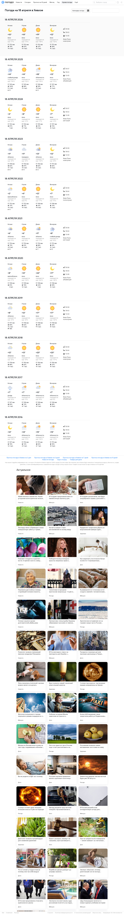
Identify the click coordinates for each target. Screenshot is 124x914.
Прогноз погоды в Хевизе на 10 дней (104, 458)
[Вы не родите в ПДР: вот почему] (31, 769)
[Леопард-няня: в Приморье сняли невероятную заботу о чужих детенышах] (31, 521)
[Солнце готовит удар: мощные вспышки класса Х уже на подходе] (31, 801)
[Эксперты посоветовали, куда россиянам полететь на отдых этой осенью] (62, 894)
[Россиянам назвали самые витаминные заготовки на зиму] (93, 738)
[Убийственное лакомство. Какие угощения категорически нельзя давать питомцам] (31, 490)
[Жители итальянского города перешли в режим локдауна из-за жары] (31, 707)
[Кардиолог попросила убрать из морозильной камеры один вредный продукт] (93, 521)
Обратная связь (96, 912)
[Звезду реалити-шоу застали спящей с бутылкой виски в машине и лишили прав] (62, 801)
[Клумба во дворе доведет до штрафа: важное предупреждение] (62, 863)
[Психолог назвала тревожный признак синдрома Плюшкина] (31, 645)
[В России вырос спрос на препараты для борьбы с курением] (62, 645)
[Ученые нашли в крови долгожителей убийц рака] (31, 614)
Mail (3, 912)
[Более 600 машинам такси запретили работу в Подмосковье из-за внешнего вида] (93, 707)
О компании (9, 912)
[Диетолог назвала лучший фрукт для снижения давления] (31, 832)
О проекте (50, 912)
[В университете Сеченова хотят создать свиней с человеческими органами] (93, 583)
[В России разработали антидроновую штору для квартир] (93, 801)
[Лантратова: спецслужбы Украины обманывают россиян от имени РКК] (62, 614)
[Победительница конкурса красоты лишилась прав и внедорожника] (62, 552)
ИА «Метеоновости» (116, 912)
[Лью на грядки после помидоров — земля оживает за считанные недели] (93, 832)
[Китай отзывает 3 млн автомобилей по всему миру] (62, 521)
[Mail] (3, 2)
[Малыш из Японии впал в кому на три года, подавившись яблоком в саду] (31, 738)
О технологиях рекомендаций (82, 912)
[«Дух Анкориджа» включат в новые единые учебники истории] (93, 894)
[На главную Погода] (9, 2)
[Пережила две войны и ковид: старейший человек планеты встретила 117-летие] (31, 583)
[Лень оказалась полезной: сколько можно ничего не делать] (31, 676)
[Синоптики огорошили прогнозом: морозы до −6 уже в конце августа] (62, 583)
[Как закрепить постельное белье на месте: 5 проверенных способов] (93, 552)
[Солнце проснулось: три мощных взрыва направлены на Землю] (93, 676)
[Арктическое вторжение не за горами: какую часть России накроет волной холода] (93, 614)
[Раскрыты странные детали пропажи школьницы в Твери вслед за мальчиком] (93, 645)
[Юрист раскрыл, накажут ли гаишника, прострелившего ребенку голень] (62, 832)
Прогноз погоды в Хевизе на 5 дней (47, 458)
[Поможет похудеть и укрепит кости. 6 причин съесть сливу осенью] (31, 552)
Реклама (16, 912)
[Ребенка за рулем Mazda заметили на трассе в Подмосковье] (62, 707)
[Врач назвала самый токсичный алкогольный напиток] (62, 676)
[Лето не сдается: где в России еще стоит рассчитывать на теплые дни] (62, 738)
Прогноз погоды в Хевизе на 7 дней (75, 458)
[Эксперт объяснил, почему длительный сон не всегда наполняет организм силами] (93, 863)
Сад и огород (62, 459)
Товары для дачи (76, 459)
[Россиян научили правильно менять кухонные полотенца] (62, 769)
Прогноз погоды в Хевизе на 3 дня (19, 458)
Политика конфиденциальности (64, 912)
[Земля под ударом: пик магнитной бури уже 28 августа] (93, 769)
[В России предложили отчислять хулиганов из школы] (31, 894)
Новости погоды (48, 459)
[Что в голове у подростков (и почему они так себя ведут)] (31, 863)
